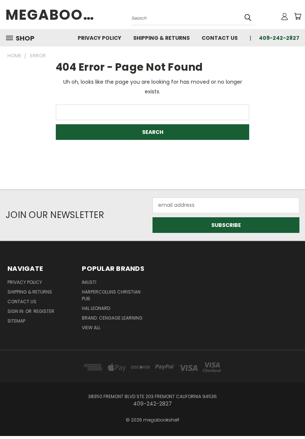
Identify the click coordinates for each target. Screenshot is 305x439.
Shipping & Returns (161, 38)
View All (91, 327)
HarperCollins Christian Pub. (111, 295)
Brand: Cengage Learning (112, 318)
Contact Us (220, 38)
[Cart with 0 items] (297, 16)
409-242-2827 (279, 38)
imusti (89, 282)
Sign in (16, 311)
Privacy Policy (99, 38)
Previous (294, 416)
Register (43, 311)
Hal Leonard (96, 308)
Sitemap (16, 321)
